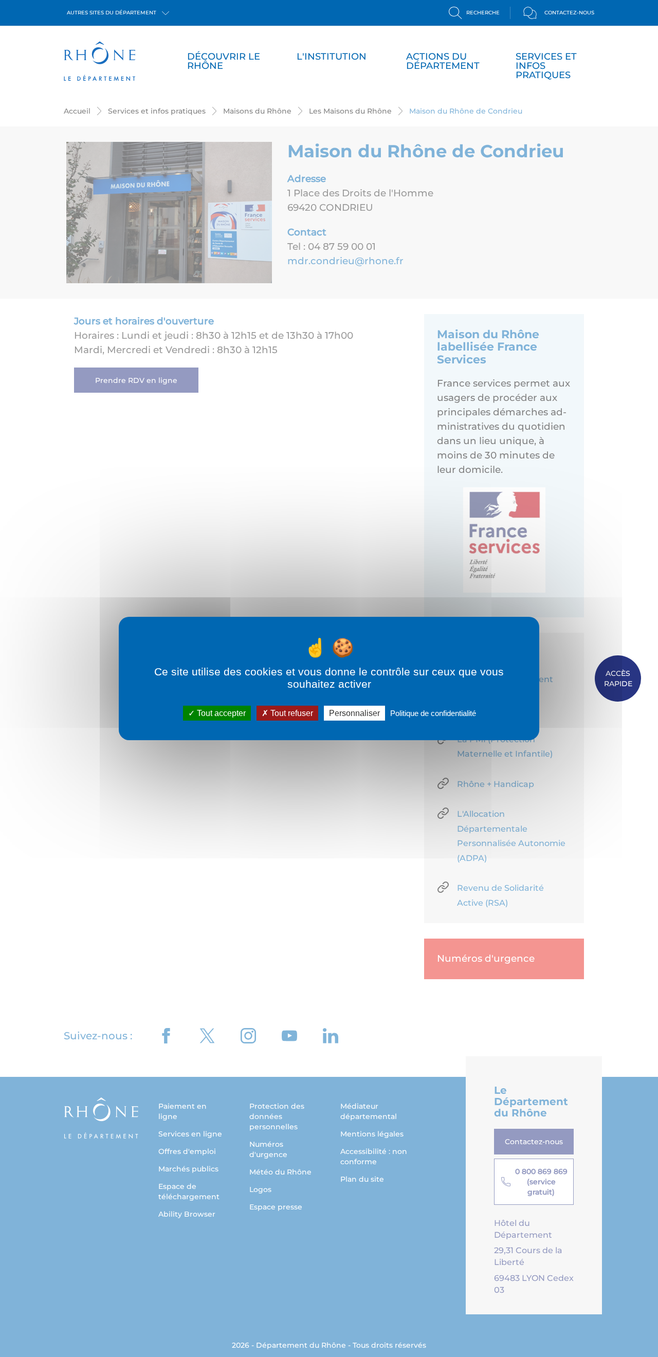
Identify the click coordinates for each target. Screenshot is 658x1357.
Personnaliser (354, 713)
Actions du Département (443, 61)
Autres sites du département (112, 12)
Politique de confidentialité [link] (433, 713)
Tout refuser (290, 713)
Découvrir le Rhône (223, 61)
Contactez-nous (569, 12)
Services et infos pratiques (546, 66)
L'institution (332, 56)
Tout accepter (220, 713)
